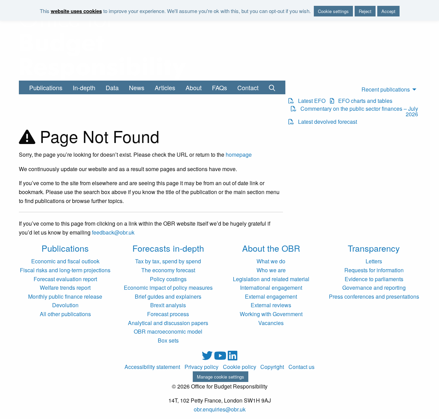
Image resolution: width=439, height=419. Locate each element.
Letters (374, 261)
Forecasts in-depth (168, 248)
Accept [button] (388, 11)
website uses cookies (76, 11)
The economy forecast (168, 270)
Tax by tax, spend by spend (168, 261)
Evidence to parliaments (374, 279)
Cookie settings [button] (333, 11)
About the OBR (271, 248)
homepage (239, 154)
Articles (165, 87)
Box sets (168, 340)
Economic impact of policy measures (168, 287)
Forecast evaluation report (65, 279)
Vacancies (271, 323)
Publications (45, 87)
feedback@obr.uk (113, 232)
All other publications (65, 314)
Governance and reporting (374, 287)
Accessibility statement (152, 367)
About (194, 87)
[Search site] (272, 87)
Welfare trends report (65, 287)
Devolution (65, 305)
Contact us (301, 367)
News (136, 87)
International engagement (271, 287)
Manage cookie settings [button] (220, 376)
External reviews (271, 305)
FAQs (219, 87)
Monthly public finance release (65, 296)
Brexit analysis (168, 305)
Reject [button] (365, 11)
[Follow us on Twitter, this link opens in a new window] (208, 357)
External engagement (271, 296)
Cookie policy (239, 367)
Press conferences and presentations (374, 296)
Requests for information (374, 270)
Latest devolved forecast (325, 121)
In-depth (84, 87)
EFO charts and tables (363, 101)
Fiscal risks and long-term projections (65, 270)
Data (112, 87)
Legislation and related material (271, 279)
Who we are (271, 270)
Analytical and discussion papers (168, 323)
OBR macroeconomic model (168, 331)
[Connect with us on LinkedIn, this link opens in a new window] (232, 357)
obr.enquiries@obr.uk (220, 409)
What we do (271, 261)
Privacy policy (201, 367)
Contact (248, 87)
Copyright (272, 367)
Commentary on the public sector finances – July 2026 (357, 111)
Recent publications (385, 89)
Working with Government (271, 314)
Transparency (374, 248)
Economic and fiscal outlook (65, 261)
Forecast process (168, 314)
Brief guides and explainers (168, 296)
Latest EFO (309, 101)
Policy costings (168, 279)
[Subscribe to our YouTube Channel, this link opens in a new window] (221, 357)
